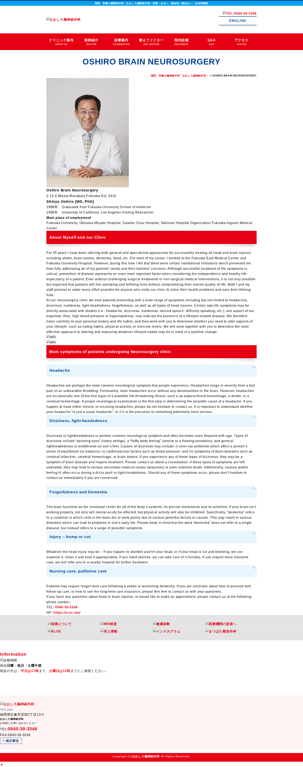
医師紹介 (92, 42)
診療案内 (121, 42)
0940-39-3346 (66, 607)
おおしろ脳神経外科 (146, 756)
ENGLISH (237, 20)
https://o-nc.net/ (67, 612)
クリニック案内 (61, 42)
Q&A (212, 42)
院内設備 (181, 42)
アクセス (242, 42)
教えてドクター (151, 42)
